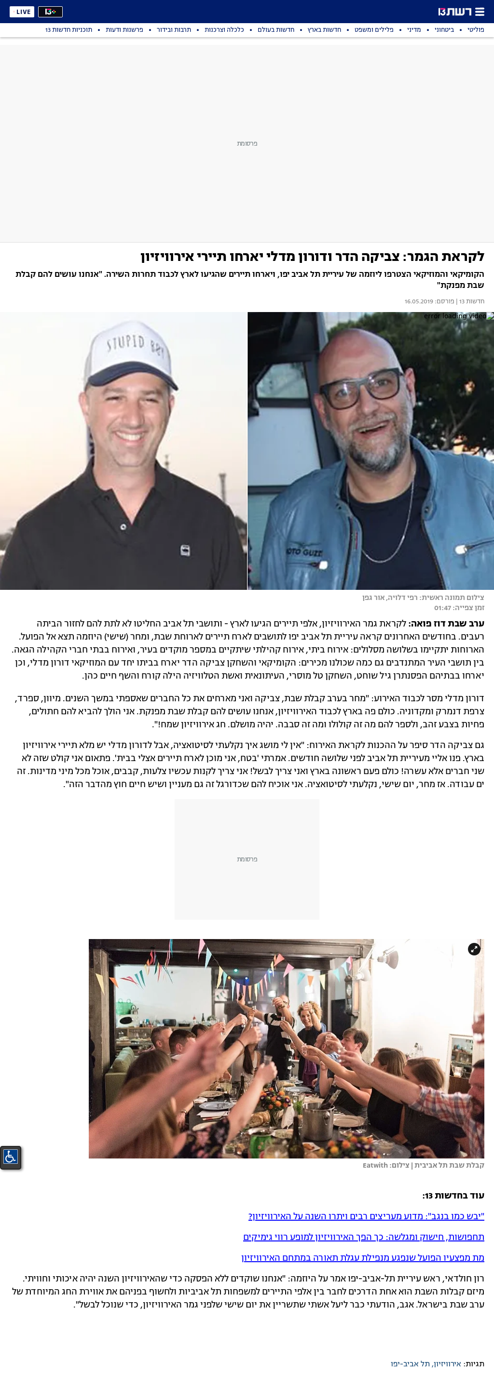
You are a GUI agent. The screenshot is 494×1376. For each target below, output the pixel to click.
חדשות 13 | (469, 302)
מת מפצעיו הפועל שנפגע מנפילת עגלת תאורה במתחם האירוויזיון (362, 1258)
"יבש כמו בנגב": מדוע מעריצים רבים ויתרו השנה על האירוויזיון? (366, 1217)
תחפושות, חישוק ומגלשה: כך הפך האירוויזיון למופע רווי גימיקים (363, 1237)
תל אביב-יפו (410, 1364)
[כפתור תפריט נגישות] (10, 1156)
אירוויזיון (447, 1364)
